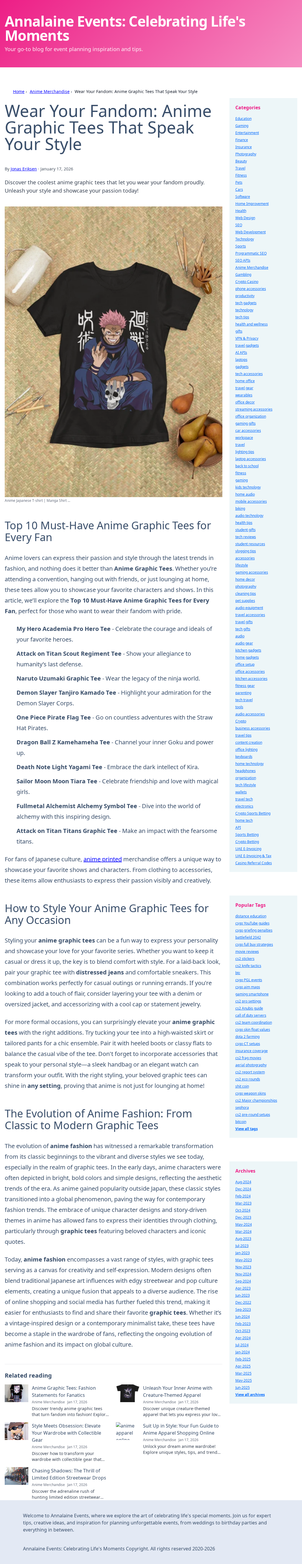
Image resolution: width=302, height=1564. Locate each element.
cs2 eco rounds (247, 1079)
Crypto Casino (246, 281)
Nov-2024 (243, 1274)
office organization (250, 416)
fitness (240, 473)
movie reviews (247, 951)
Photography (245, 154)
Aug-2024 (243, 1181)
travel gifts (244, 621)
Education (243, 118)
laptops (241, 359)
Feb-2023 (243, 1323)
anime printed (102, 859)
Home (18, 91)
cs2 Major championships (256, 1100)
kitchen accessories (251, 678)
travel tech (244, 799)
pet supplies (245, 600)
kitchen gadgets (248, 650)
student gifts (245, 529)
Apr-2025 (243, 1366)
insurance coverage (251, 1050)
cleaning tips (245, 593)
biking (240, 508)
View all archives (250, 1394)
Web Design (245, 217)
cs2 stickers (245, 958)
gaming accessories (251, 572)
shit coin (242, 1086)
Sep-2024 (243, 1281)
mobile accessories (251, 501)
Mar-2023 (243, 1203)
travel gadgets (247, 345)
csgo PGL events (248, 979)
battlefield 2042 (248, 937)
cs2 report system (250, 1072)
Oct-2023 (242, 1330)
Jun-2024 (242, 1316)
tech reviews (245, 536)
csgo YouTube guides (252, 923)
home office (245, 380)
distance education (250, 916)
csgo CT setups (247, 1043)
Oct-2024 (242, 1210)
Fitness (241, 175)
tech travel (244, 699)
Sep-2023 (243, 1309)
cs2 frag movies (248, 1057)
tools (239, 706)
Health (240, 210)
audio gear (244, 643)
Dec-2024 (243, 1189)
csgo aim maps (247, 986)
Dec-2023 (243, 1217)
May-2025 (243, 1380)
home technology (249, 763)
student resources (250, 543)
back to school (247, 465)
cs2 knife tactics (248, 965)
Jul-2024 (242, 1344)
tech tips (242, 317)
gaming (241, 480)
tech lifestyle (245, 784)
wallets (241, 792)
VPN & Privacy (246, 338)
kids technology (248, 487)
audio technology (249, 515)
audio (239, 636)
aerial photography (251, 1064)
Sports (240, 246)
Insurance (243, 146)
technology (244, 310)
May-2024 (243, 1224)
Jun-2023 (242, 1295)
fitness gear (245, 685)
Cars (239, 189)
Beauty (241, 161)
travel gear (244, 387)
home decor (245, 579)
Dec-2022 (243, 1302)
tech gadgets (246, 302)
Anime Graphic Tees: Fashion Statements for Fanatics (64, 1391)
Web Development (250, 232)
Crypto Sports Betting (252, 813)
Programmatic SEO (251, 253)
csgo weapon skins (250, 1093)
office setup (245, 664)
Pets (238, 182)
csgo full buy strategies (254, 944)
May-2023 (243, 1259)
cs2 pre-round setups (252, 1114)
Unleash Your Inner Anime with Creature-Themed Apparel (177, 1391)
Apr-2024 (243, 1337)
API (238, 827)
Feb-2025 (243, 1359)
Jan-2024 (242, 1352)
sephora (242, 1107)
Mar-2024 (243, 1231)
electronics (244, 806)
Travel (240, 168)
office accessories (250, 671)
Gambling (243, 274)
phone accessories (250, 288)
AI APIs (241, 352)
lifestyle (241, 565)
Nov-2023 (243, 1267)
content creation (248, 742)
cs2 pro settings (248, 1001)
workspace (244, 437)
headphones (245, 770)
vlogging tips (245, 551)
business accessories (252, 728)
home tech (244, 820)
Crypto (240, 721)
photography (245, 586)
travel (240, 444)
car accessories (248, 430)
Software (242, 196)
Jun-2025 (242, 1387)
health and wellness (251, 324)
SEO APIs (242, 260)
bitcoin (240, 1121)
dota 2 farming (247, 1036)
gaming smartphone (252, 994)
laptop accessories (250, 458)
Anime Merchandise (50, 91)
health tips (243, 522)
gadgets (242, 366)
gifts (238, 331)
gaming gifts (245, 423)
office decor (245, 402)
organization (245, 777)
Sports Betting (247, 834)
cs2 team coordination (253, 1022)
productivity (245, 295)
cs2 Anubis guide (249, 1008)
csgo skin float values (252, 1029)
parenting (243, 692)
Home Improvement (252, 203)
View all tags (246, 1128)
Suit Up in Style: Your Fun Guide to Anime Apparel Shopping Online (181, 1429)
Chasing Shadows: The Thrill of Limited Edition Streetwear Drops (69, 1474)
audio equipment (249, 607)
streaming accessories (254, 409)
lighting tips (244, 451)
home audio (245, 494)
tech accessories (249, 373)
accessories (245, 558)
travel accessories (250, 614)
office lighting (246, 749)
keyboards (243, 756)
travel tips (243, 735)
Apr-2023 (243, 1288)
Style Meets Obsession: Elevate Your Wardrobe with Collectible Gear (66, 1433)
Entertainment (247, 132)
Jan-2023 (242, 1252)
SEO (238, 224)
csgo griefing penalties (254, 930)
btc (237, 972)
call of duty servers (250, 1015)
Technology (244, 239)
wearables (243, 395)
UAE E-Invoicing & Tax (253, 855)
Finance (241, 139)
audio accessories (250, 714)
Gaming (241, 125)
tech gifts (242, 629)
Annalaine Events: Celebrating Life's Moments (125, 28)
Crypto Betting (247, 841)
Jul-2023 (242, 1245)
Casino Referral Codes (253, 862)
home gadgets (247, 657)
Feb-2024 (243, 1196)
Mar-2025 (243, 1373)
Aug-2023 (243, 1238)
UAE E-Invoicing (248, 848)
